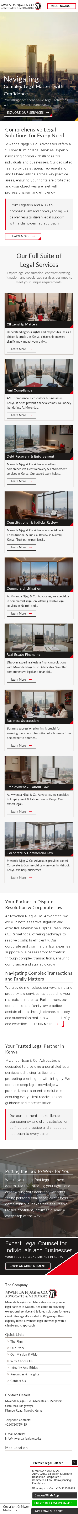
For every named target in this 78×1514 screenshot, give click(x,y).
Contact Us (18, 1381)
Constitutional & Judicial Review (32, 522)
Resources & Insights (24, 1374)
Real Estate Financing (23, 654)
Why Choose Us (21, 1361)
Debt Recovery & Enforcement (30, 456)
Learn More (18, 349)
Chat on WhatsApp (47, 1495)
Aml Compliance (19, 390)
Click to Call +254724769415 (53, 1503)
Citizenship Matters (22, 324)
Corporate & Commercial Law (30, 853)
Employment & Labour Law (28, 787)
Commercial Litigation (24, 588)
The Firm (16, 1341)
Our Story (17, 1348)
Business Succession (23, 720)
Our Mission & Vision (24, 1354)
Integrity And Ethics (24, 1367)
